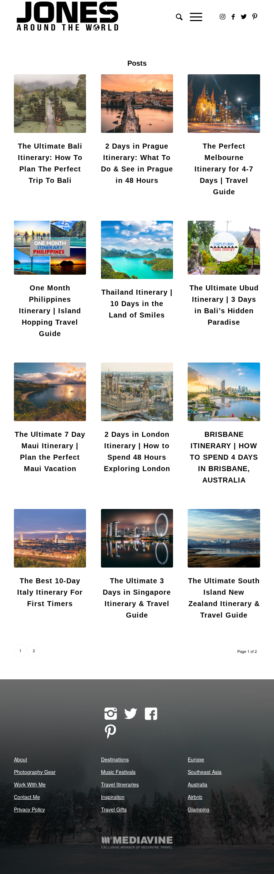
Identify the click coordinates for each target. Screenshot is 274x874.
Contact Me (27, 796)
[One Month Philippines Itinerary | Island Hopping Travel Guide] (50, 248)
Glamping (198, 809)
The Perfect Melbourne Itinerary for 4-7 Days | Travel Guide (223, 169)
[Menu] (192, 16)
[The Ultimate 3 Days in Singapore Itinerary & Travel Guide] (137, 538)
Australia (197, 784)
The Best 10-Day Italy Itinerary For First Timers (50, 592)
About (20, 759)
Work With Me (30, 784)
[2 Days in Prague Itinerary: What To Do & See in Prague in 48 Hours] (137, 103)
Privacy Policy (29, 809)
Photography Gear (35, 771)
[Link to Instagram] (222, 16)
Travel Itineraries (120, 784)
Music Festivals (118, 771)
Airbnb (195, 796)
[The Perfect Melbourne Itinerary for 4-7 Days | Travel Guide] (224, 103)
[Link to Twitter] (244, 16)
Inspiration (113, 796)
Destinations (115, 759)
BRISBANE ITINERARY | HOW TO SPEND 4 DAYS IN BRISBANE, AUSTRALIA (224, 457)
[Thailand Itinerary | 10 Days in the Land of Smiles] (137, 250)
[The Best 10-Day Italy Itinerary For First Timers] (50, 538)
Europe (196, 759)
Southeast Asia (205, 771)
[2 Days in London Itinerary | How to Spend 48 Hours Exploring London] (137, 392)
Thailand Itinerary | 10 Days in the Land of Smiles (137, 303)
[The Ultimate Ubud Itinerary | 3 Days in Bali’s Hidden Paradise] (224, 248)
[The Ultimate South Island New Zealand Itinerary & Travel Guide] (224, 538)
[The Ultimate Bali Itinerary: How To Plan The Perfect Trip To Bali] (50, 103)
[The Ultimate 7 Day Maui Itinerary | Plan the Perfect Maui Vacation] (50, 392)
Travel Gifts (114, 809)
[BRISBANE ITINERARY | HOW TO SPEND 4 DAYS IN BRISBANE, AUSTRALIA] (224, 392)
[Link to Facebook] (233, 16)
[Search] (176, 16)
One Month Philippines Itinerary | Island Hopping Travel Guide (50, 311)
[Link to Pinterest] (254, 16)
